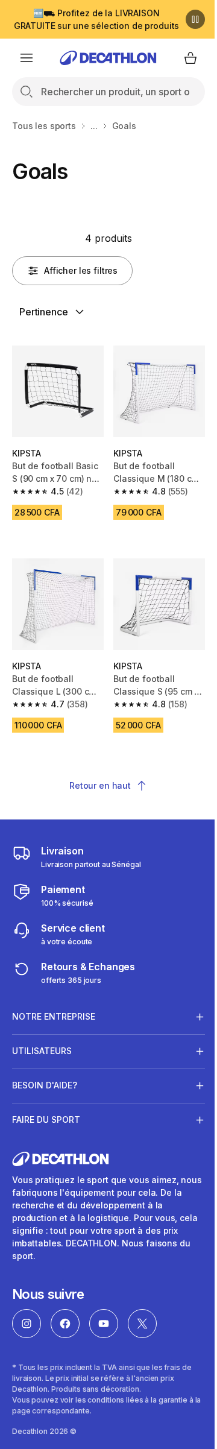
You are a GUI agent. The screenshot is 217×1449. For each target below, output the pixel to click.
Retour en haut (100, 785)
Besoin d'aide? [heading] (44, 1076)
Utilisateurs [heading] (42, 1042)
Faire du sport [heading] (46, 1110)
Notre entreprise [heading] (53, 1007)
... (94, 126)
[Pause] (195, 19)
